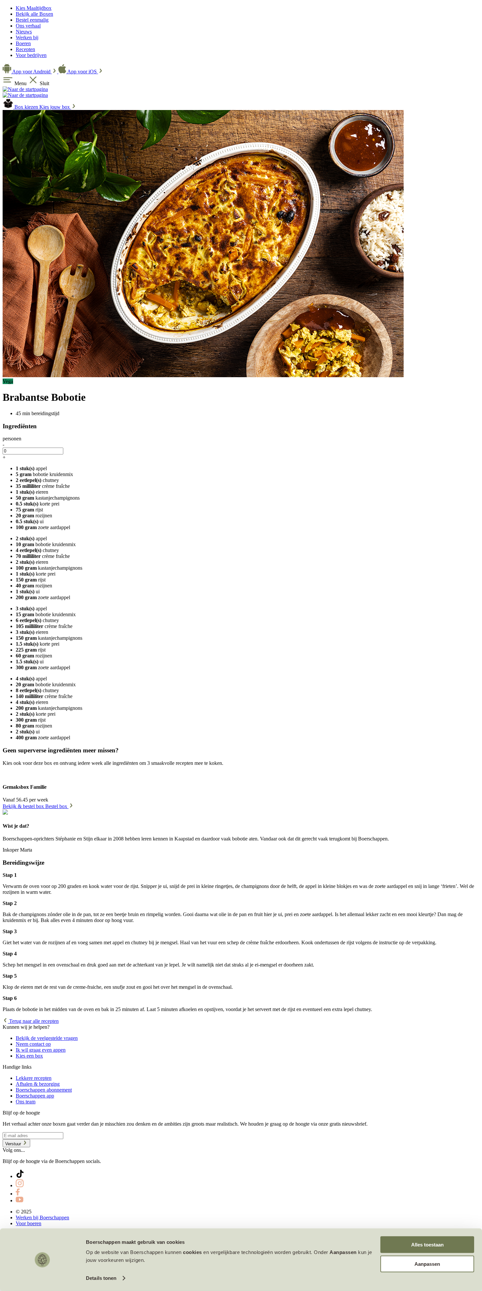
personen (12, 438)
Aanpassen (427, 1263)
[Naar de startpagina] (25, 89)
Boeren (23, 43)
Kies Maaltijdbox (33, 8)
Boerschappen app (35, 1095)
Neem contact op (33, 1044)
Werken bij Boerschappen (42, 1217)
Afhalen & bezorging (38, 1084)
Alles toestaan (427, 1244)
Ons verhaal (28, 25)
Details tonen (101, 1278)
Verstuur (13, 1143)
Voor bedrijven (31, 55)
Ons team (25, 1101)
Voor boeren (28, 1223)
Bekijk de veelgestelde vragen (47, 1038)
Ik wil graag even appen (41, 1050)
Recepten (25, 49)
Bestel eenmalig (32, 20)
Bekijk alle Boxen (34, 14)
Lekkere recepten (33, 1078)
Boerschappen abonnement (44, 1090)
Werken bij (27, 37)
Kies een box (29, 1056)
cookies (192, 1252)
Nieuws (24, 31)
